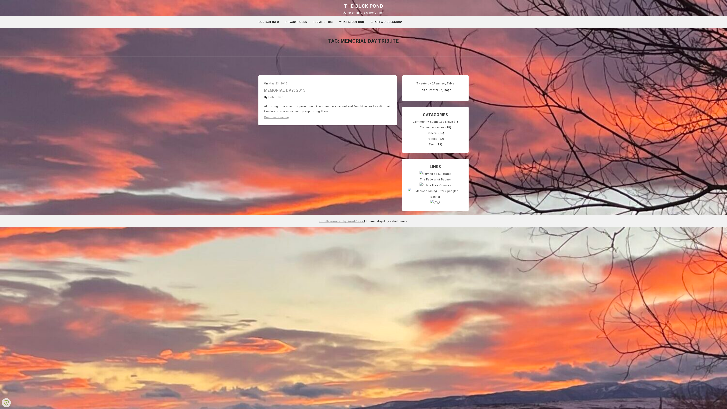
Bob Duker (275, 97)
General (432, 133)
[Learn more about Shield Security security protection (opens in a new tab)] (6, 402)
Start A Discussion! (386, 21)
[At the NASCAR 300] (435, 193)
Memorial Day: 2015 (284, 90)
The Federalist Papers (435, 179)
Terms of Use (323, 21)
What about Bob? (352, 21)
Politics (432, 138)
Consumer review (432, 127)
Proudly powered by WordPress (341, 221)
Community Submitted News (433, 121)
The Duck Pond (363, 6)
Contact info (268, 21)
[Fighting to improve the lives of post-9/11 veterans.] (435, 202)
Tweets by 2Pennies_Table (435, 83)
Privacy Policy (296, 21)
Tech (432, 144)
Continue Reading (276, 117)
